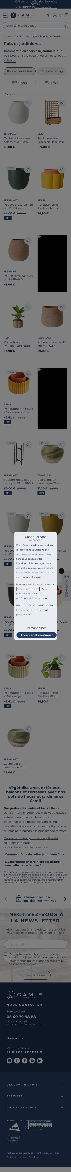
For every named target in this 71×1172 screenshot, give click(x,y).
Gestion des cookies (28, 589)
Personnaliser (36, 628)
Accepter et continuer (36, 635)
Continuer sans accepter (35, 538)
